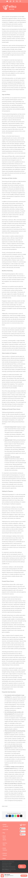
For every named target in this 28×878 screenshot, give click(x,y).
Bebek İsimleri (4, 859)
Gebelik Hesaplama (5, 825)
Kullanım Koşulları (5, 854)
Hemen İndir (23, 875)
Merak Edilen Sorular (4, 838)
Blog (4, 833)
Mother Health (4, 806)
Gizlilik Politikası (5, 849)
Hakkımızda (5, 829)
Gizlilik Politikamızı (5, 869)
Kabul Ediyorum (22, 866)
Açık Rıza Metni (5, 844)
